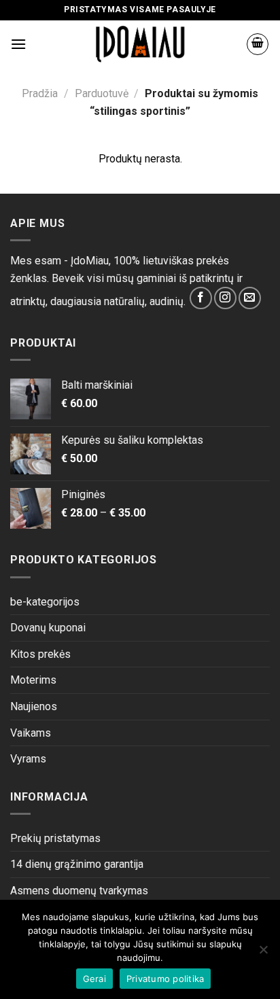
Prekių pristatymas (55, 838)
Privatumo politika (165, 978)
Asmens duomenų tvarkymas (79, 890)
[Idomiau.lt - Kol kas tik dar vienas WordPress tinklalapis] (140, 44)
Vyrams (28, 758)
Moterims (33, 679)
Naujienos (33, 706)
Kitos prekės (40, 654)
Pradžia (40, 93)
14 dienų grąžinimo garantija (76, 864)
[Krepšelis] (257, 44)
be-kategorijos (45, 601)
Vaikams (30, 732)
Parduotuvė (101, 93)
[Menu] (18, 43)
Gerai (94, 978)
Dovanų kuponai (48, 627)
